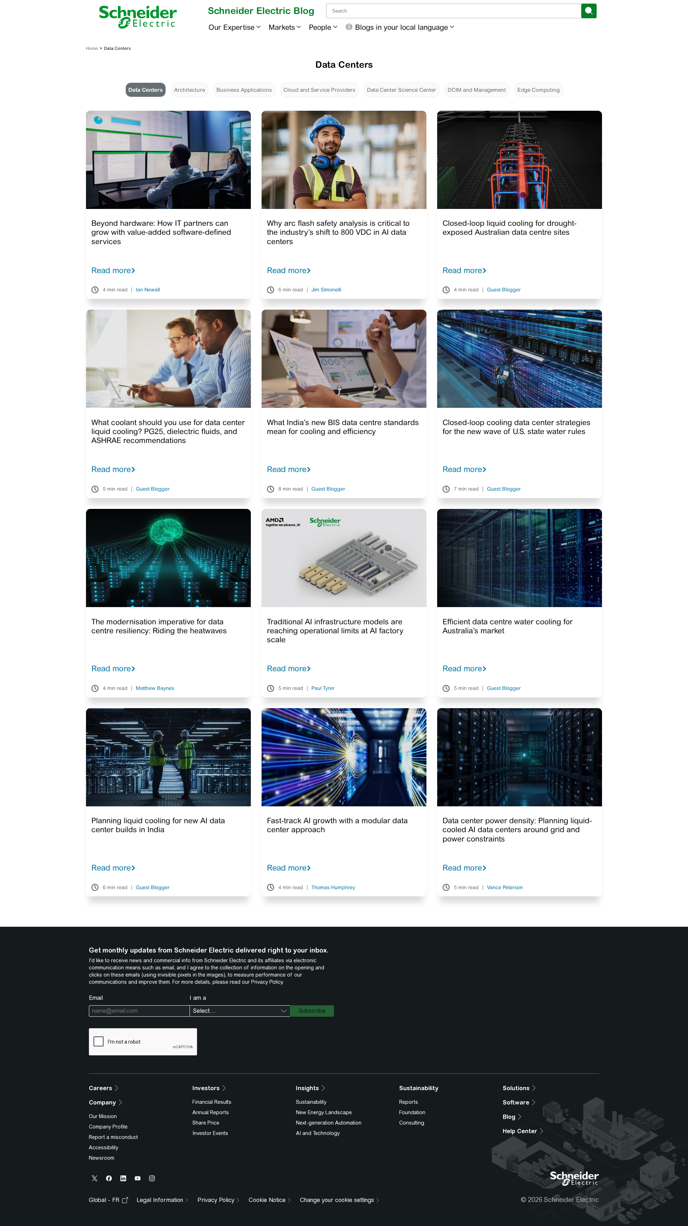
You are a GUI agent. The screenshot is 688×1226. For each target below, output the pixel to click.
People (320, 27)
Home (92, 48)
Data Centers (145, 90)
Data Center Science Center (401, 90)
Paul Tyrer (322, 688)
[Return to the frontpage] (138, 17)
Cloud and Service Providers (319, 90)
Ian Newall (148, 289)
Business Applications (244, 90)
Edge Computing (538, 90)
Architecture (189, 90)
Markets (282, 27)
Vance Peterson (505, 887)
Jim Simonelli (326, 289)
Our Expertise (231, 27)
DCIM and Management (477, 90)
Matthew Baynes (155, 688)
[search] (589, 11)
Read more (111, 270)
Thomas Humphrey (333, 887)
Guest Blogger (504, 289)
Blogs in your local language (401, 27)
